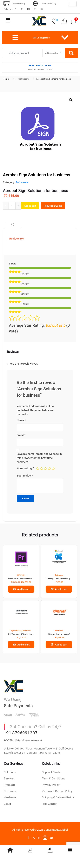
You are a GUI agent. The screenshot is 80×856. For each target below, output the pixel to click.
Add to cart (30, 205)
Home (6, 79)
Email (21, 435)
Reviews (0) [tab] (16, 238)
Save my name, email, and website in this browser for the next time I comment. (39, 458)
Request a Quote (53, 205)
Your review (25, 475)
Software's (23, 79)
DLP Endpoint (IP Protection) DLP (21, 634)
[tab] (16, 238)
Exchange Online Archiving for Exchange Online (59, 579)
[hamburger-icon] (72, 4)
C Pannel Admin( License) (59, 634)
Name (21, 420)
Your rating (25, 468)
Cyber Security (16, 631)
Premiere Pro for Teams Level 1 (21, 579)
